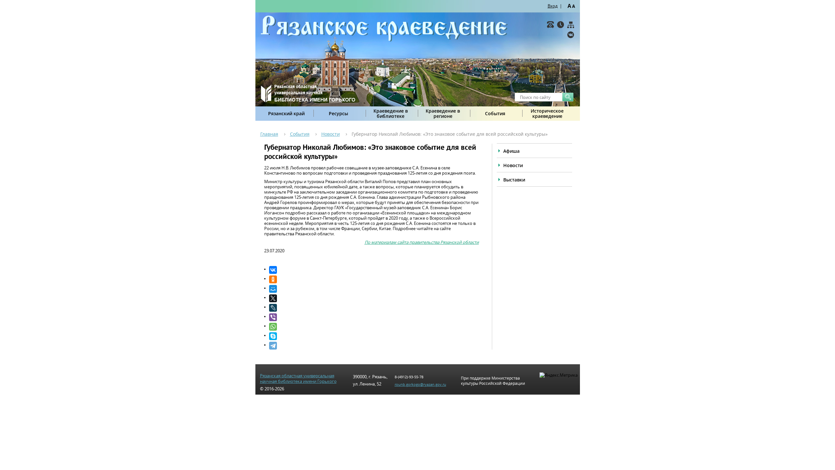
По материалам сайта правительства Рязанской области (422, 242)
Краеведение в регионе (443, 113)
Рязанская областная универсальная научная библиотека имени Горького (298, 378)
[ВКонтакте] (570, 34)
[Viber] (374, 317)
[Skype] (374, 336)
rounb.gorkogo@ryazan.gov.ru (420, 384)
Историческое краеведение (547, 113)
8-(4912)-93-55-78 (409, 376)
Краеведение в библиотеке (390, 113)
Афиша (511, 151)
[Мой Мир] (374, 289)
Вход (552, 6)
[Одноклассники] (374, 279)
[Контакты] (550, 24)
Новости (330, 134)
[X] (374, 298)
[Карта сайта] (570, 24)
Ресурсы (338, 113)
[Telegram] (374, 346)
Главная (269, 134)
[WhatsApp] (374, 327)
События (495, 113)
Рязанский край (286, 113)
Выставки (514, 180)
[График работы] (560, 24)
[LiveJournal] (374, 308)
